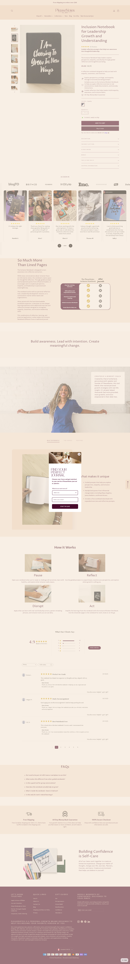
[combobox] (65, 492)
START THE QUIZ (65, 506)
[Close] (79, 454)
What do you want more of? (59, 488)
